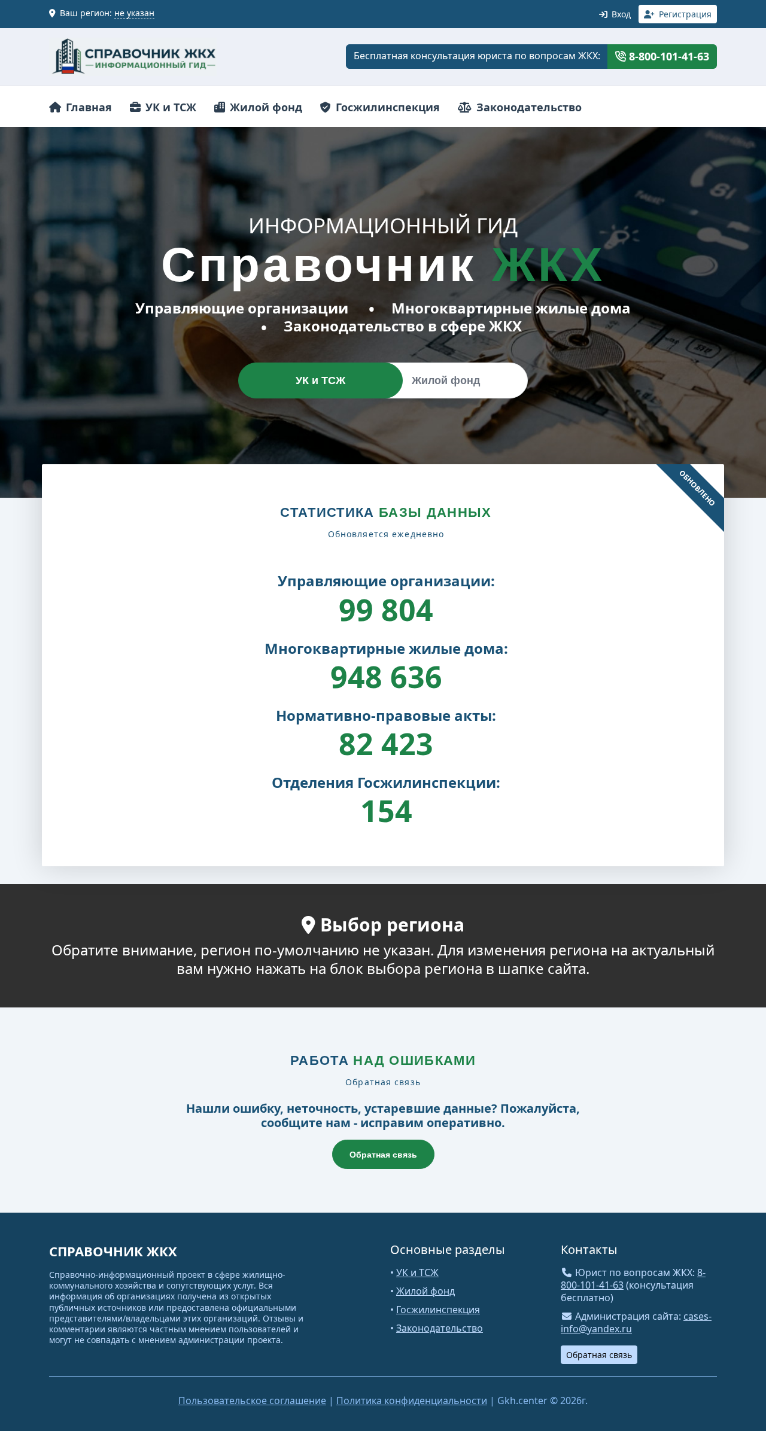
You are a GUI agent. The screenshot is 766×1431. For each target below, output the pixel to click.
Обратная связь (383, 1154)
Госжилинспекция (386, 107)
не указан (134, 13)
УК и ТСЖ (169, 107)
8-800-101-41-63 (667, 56)
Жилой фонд (264, 107)
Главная (87, 107)
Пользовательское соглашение (252, 1400)
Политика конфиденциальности (411, 1400)
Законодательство (527, 107)
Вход (620, 14)
